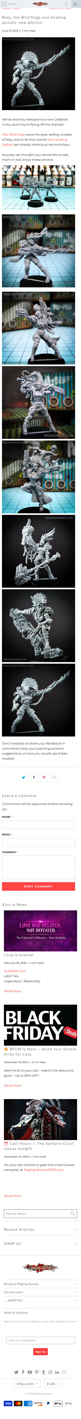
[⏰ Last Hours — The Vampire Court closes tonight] (40, 1119)
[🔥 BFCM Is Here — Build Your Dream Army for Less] (40, 1025)
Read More (12, 991)
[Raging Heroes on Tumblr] (44, 1372)
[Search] (66, 4)
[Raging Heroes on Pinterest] (37, 1372)
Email (7, 834)
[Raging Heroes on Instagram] (50, 1372)
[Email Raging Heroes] (64, 1372)
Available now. (15, 971)
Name (7, 816)
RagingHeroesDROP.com (44, 1170)
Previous (55, 8)
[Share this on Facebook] (33, 777)
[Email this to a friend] (54, 777)
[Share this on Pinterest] (44, 777)
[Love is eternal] (40, 930)
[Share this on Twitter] (23, 777)
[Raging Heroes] (40, 4)
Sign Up (40, 1351)
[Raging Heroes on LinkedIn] (57, 1372)
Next (68, 8)
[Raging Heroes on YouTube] (30, 1372)
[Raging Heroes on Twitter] (16, 1372)
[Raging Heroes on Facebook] (23, 1372)
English (25, 1384)
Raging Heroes (43, 1393)
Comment (10, 852)
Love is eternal (18, 955)
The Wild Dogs (13, 134)
